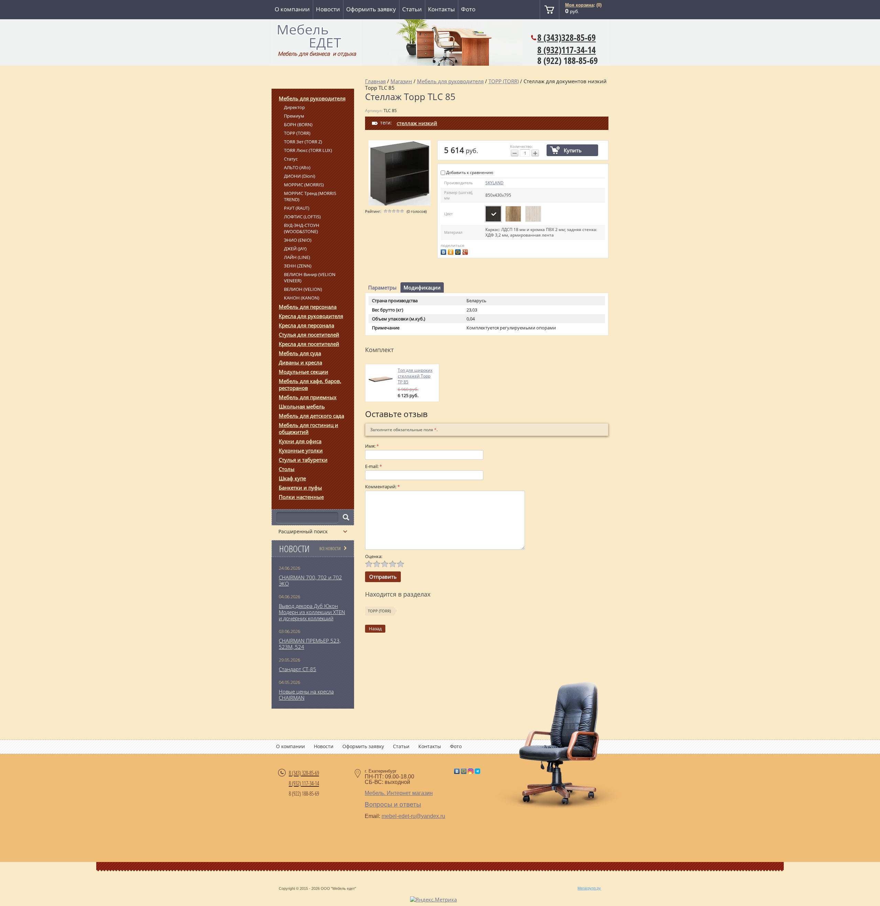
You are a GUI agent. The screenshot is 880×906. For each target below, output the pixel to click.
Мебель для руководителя (312, 98)
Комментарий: (382, 486)
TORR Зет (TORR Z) (303, 142)
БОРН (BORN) (298, 124)
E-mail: (373, 466)
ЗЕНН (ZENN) (297, 266)
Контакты (441, 9)
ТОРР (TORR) (297, 133)
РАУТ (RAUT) (296, 208)
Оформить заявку (371, 9)
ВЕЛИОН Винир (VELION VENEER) (310, 277)
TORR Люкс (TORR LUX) (308, 150)
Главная (375, 81)
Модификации (422, 287)
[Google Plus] (466, 251)
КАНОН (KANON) (301, 298)
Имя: (372, 446)
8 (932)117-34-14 (566, 50)
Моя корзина (579, 5)
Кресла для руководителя (311, 316)
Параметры (382, 287)
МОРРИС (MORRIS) (304, 185)
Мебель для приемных (308, 397)
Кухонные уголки (301, 450)
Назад (375, 628)
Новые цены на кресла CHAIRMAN (306, 694)
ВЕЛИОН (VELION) (303, 289)
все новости (330, 548)
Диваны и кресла (300, 362)
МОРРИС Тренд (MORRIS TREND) (310, 196)
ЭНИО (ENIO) (297, 240)
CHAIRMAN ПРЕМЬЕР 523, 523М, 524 (310, 643)
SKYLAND (494, 183)
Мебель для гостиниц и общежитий (308, 428)
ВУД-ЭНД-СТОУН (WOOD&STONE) (301, 228)
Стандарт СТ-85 (297, 669)
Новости (328, 9)
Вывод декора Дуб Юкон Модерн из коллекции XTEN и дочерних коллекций (312, 612)
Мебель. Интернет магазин (399, 793)
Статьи (412, 9)
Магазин (401, 81)
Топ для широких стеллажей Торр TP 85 (415, 376)
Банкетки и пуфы (300, 487)
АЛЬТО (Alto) (297, 167)
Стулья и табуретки (303, 459)
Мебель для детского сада (311, 415)
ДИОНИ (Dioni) (299, 176)
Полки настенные (301, 496)
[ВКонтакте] (444, 251)
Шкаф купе (292, 478)
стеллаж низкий (417, 123)
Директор (294, 107)
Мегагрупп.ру (589, 888)
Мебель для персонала (308, 306)
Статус (291, 159)
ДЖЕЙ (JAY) (295, 248)
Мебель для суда (300, 353)
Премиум (294, 116)
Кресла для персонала (306, 325)
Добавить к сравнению (469, 172)
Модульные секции (303, 371)
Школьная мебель (302, 406)
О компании (292, 9)
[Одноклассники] (451, 251)
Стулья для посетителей (309, 334)
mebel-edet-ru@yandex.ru (413, 816)
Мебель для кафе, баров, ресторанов (310, 384)
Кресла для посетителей (309, 343)
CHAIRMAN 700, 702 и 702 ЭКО (310, 580)
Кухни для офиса (300, 441)
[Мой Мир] (458, 251)
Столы (287, 469)
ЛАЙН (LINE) (297, 257)
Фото (468, 9)
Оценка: (373, 556)
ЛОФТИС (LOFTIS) (302, 217)
